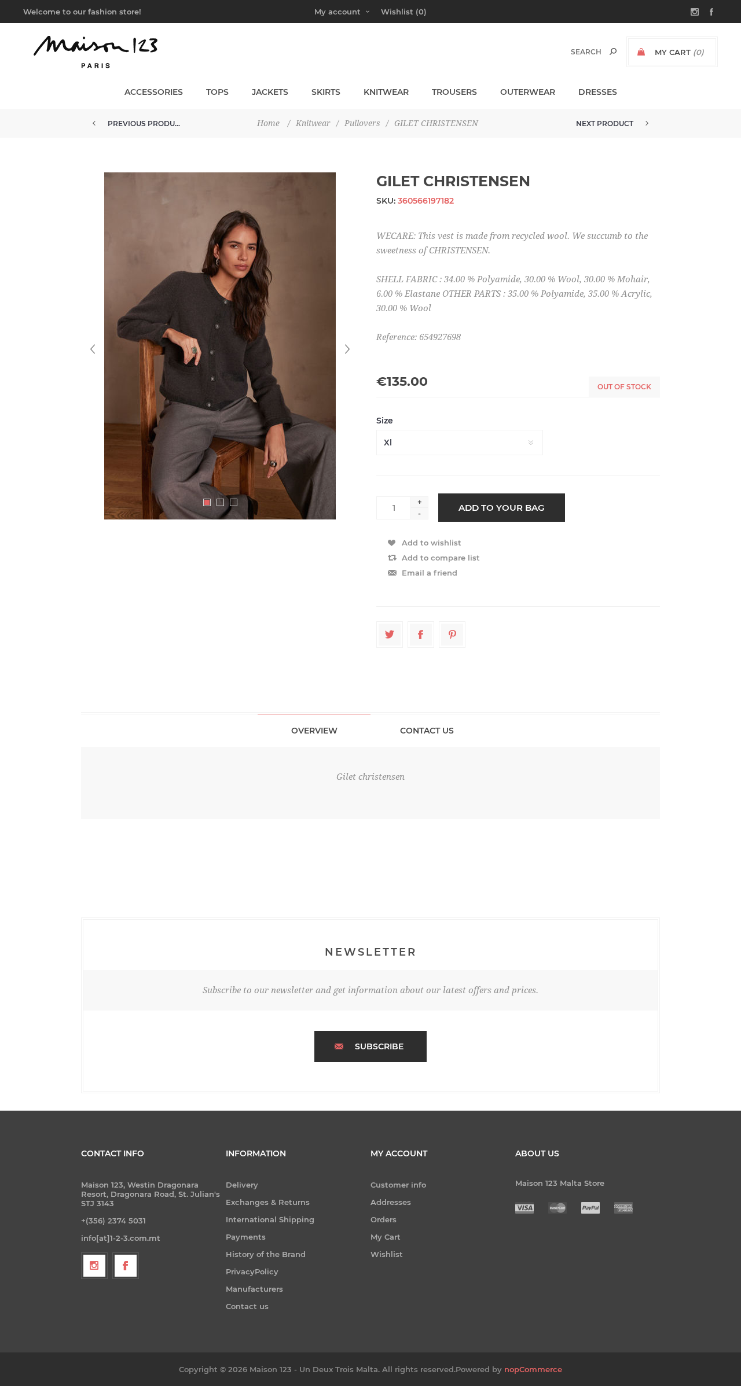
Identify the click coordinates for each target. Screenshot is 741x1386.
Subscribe (379, 1046)
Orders (383, 1219)
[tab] (314, 730)
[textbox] (573, 52)
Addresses (390, 1202)
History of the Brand (266, 1254)
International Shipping (270, 1219)
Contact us (247, 1306)
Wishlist (386, 1254)
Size (384, 420)
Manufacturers (254, 1288)
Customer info (398, 1184)
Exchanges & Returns (268, 1202)
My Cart (385, 1236)
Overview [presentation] (314, 730)
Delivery (242, 1184)
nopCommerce (533, 1369)
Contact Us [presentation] (427, 730)
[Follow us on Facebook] (126, 1266)
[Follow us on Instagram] (94, 1266)
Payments (246, 1236)
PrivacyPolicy (252, 1271)
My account (337, 11)
